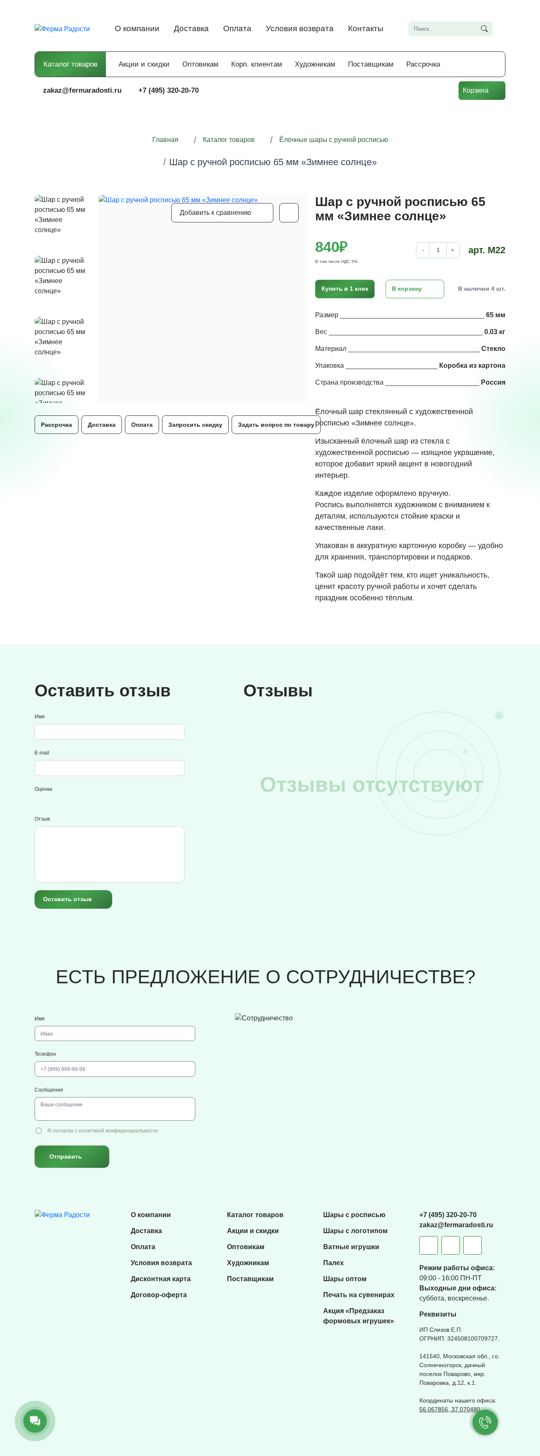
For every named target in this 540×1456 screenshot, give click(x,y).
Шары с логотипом (355, 1230)
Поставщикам (371, 64)
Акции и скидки (144, 64)
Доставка (191, 28)
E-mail (42, 753)
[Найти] (484, 28)
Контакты (365, 28)
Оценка (43, 789)
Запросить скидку (195, 424)
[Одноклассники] (472, 1245)
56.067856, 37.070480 (449, 1409)
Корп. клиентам (256, 64)
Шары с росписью (354, 1214)
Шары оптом (345, 1278)
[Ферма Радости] (62, 1214)
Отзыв (42, 819)
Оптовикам (200, 64)
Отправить (65, 1156)
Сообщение (49, 1090)
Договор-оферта (159, 1294)
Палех (333, 1262)
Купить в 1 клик (344, 288)
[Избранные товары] (417, 90)
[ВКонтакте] (450, 1245)
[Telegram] (428, 1245)
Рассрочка (423, 64)
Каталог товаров (70, 64)
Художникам (315, 64)
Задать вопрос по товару (276, 424)
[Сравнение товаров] (392, 90)
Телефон (45, 1054)
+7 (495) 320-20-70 (168, 90)
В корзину (407, 288)
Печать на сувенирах (358, 1294)
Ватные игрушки (351, 1246)
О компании (137, 28)
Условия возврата (300, 28)
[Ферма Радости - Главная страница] (62, 28)
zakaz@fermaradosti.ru (82, 90)
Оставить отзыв (67, 899)
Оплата (237, 28)
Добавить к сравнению (215, 212)
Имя (40, 717)
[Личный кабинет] (442, 90)
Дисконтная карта (161, 1278)
